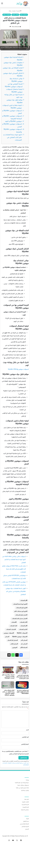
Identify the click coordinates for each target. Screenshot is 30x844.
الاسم (27, 730)
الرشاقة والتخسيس (24, 824)
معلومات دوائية (12, 11)
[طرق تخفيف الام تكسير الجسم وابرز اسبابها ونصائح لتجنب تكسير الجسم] (22, 670)
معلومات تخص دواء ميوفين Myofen (13, 64)
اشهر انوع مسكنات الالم (20, 611)
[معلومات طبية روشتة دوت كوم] (22, 3)
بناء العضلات (13, 626)
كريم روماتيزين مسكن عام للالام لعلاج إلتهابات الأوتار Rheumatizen (23, 692)
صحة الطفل (26, 821)
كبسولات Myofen (22, 633)
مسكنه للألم (23, 647)
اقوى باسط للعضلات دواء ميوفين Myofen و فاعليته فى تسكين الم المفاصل (16, 591)
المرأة (27, 818)
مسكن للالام (14, 644)
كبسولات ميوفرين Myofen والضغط (13, 130)
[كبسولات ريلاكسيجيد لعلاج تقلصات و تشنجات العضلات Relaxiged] (7, 669)
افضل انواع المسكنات (21, 615)
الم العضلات (23, 626)
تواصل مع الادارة (25, 790)
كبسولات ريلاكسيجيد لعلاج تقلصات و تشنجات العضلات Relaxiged (8, 676)
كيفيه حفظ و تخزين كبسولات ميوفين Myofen (12, 106)
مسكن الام (24, 640)
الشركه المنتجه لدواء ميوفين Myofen (13, 58)
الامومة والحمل (25, 826)
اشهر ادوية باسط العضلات (20, 604)
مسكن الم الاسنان (12, 640)
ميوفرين (14, 647)
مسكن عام (24, 644)
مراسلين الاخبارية (25, 810)
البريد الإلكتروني (25, 737)
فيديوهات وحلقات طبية (23, 785)
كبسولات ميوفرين (8, 633)
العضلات (13, 622)
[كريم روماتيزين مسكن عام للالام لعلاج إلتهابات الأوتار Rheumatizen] (22, 685)
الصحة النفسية (25, 804)
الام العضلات (23, 622)
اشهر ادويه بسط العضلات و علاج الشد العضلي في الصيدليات (13, 137)
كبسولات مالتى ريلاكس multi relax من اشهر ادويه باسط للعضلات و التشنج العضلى (14, 560)
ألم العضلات (23, 600)
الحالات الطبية (15, 14)
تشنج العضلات (23, 629)
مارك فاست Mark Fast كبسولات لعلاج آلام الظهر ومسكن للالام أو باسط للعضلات (14, 569)
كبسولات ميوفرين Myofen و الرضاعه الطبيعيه (12, 117)
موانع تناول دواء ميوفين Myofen (14, 101)
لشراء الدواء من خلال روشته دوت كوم (13, 96)
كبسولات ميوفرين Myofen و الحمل (12, 112)
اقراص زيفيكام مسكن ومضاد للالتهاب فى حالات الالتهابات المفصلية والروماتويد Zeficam (8, 693)
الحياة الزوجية (26, 807)
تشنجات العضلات (10, 629)
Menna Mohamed (16, 26)
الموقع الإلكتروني (25, 744)
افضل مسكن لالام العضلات (19, 618)
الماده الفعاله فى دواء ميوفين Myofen (12, 69)
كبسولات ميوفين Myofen (18, 369)
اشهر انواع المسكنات (21, 608)
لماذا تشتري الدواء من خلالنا (22, 788)
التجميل (27, 829)
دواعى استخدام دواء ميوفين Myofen (16, 80)
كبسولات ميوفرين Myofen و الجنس (12, 125)
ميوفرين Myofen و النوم (13, 121)
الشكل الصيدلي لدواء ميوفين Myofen (12, 74)
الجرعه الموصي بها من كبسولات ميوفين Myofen (13, 85)
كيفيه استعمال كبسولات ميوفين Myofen (14, 90)
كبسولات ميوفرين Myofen (19, 637)
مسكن (6, 637)
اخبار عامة (26, 799)
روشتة (27, 780)
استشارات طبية (23, 14)
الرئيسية (18, 11)
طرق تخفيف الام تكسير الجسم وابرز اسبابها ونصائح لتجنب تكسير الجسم (22, 677)
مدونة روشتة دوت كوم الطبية (22, 782)
